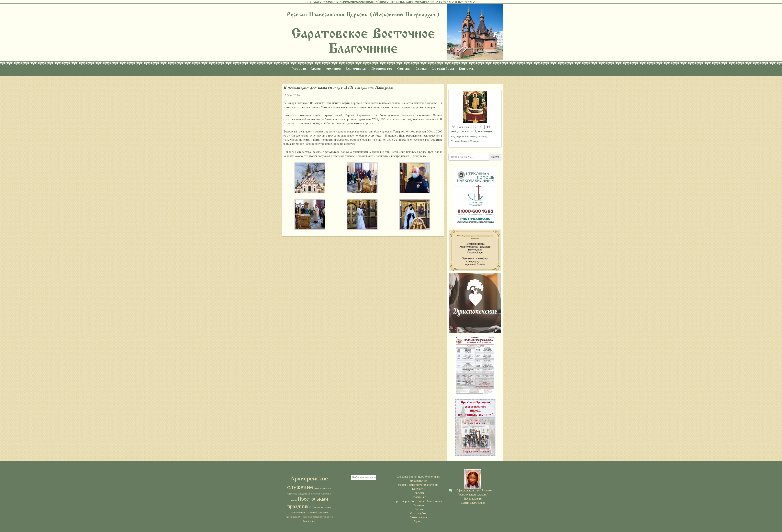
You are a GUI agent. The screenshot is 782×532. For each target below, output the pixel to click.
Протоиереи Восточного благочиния (418, 501)
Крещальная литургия (309, 494)
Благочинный (356, 69)
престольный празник (314, 512)
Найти (495, 157)
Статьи (421, 69)
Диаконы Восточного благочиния (418, 477)
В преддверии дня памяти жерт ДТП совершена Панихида (338, 87)
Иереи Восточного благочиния (418, 485)
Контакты (466, 69)
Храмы (316, 69)
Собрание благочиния (320, 507)
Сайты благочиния (473, 503)
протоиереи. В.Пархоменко (299, 517)
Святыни (404, 69)
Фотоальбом (418, 513)
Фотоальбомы (443, 69)
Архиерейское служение (307, 483)
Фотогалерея (418, 517)
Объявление (418, 497)
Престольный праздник (307, 503)
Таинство (295, 512)
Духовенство (381, 69)
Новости (299, 69)
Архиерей (333, 69)
